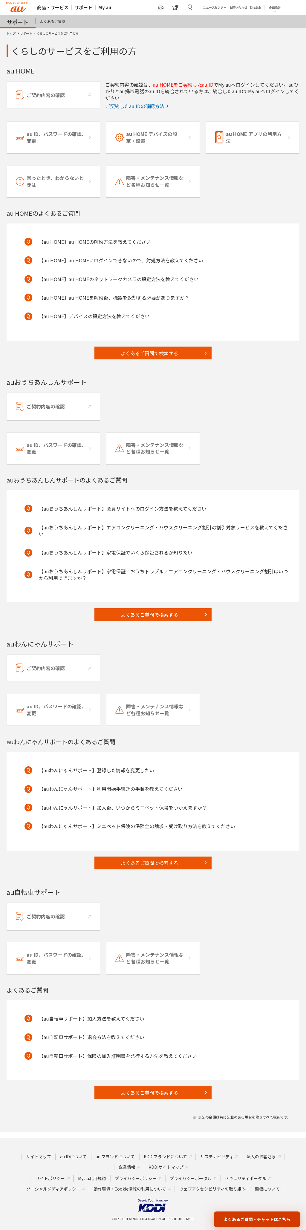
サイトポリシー (50, 1178)
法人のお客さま (261, 1156)
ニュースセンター (214, 7)
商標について (267, 1189)
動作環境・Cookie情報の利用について (130, 1189)
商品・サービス (52, 7)
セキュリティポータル (245, 1178)
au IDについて (73, 1156)
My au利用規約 (92, 1178)
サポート (83, 7)
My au (104, 7)
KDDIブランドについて (165, 1156)
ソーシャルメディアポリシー (53, 1189)
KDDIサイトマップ (166, 1167)
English (255, 7)
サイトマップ (38, 1156)
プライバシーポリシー (136, 1178)
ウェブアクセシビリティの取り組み (212, 1189)
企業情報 (127, 1167)
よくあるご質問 (52, 21)
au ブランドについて (115, 1156)
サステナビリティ (216, 1156)
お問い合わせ (238, 7)
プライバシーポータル (191, 1178)
